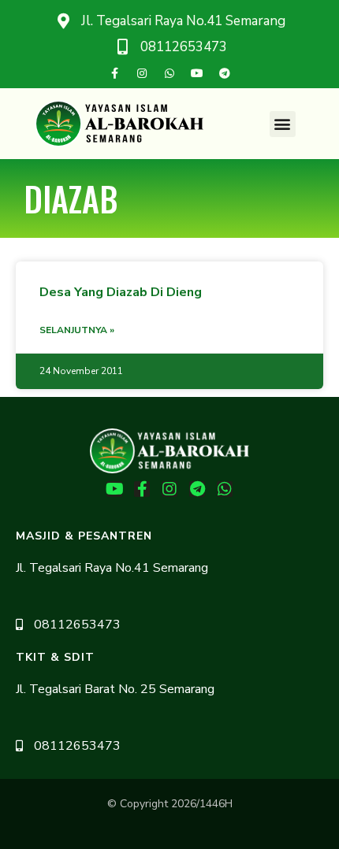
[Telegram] (224, 73)
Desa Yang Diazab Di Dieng (120, 292)
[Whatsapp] (169, 73)
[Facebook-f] (114, 73)
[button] (283, 124)
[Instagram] (141, 73)
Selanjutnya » (76, 330)
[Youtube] (197, 73)
